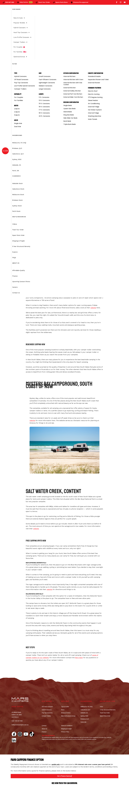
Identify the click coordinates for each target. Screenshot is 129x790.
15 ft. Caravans (44, 103)
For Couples (18, 97)
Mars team (79, 657)
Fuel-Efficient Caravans (47, 79)
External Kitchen (69, 88)
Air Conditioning (94, 103)
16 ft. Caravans (44, 107)
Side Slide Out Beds (70, 118)
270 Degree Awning (95, 97)
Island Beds (67, 112)
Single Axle (18, 123)
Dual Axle (17, 126)
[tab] (22, 18)
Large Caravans (45, 89)
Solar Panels (92, 119)
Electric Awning (93, 94)
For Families (18, 100)
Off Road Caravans (21, 79)
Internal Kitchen (69, 76)
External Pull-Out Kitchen (72, 94)
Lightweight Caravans (47, 83)
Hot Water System (95, 110)
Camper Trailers (20, 89)
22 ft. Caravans (44, 116)
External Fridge (93, 107)
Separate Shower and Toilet (98, 79)
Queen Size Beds (69, 108)
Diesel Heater (93, 100)
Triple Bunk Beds (69, 124)
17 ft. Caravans (44, 110)
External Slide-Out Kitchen (73, 97)
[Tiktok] (31, 734)
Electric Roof (92, 91)
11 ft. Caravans (44, 97)
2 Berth (17, 109)
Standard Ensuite (94, 76)
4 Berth (17, 112)
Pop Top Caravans (21, 83)
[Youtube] (26, 734)
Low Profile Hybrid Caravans (24, 86)
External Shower (94, 83)
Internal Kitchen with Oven (73, 79)
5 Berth (17, 115)
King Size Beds (68, 115)
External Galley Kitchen (72, 91)
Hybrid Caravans (20, 76)
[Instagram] (20, 734)
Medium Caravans (45, 86)
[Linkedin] (14, 740)
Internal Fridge (93, 113)
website (93, 308)
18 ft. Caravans (44, 113)
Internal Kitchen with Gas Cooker (72, 84)
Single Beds (67, 105)
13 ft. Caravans (44, 100)
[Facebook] (14, 734)
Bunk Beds (67, 121)
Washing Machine (94, 116)
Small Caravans (44, 76)
